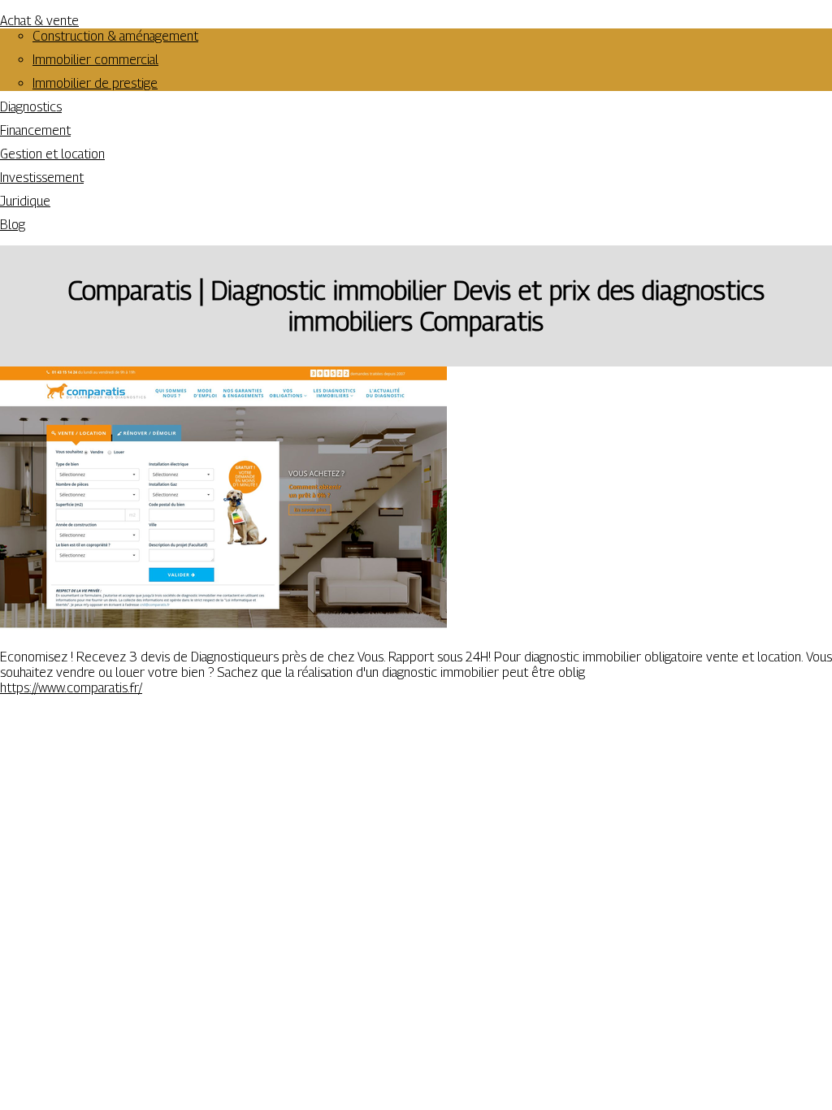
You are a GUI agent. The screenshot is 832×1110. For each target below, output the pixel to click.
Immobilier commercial (95, 59)
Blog (12, 224)
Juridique (25, 201)
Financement (35, 130)
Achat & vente (39, 20)
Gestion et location (52, 154)
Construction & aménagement (115, 36)
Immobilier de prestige (95, 83)
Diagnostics (31, 107)
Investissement (42, 177)
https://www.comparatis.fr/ (71, 688)
